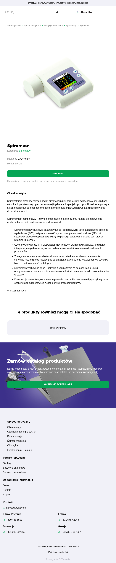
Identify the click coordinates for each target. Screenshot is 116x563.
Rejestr (7, 494)
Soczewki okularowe (14, 467)
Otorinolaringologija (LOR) (21, 431)
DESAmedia (64, 559)
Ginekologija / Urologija (19, 450)
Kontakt (7, 490)
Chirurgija (12, 445)
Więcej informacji (16, 290)
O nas (6, 485)
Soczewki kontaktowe (14, 472)
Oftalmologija (14, 427)
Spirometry (25, 150)
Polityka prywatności (58, 552)
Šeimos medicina (16, 441)
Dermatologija (14, 436)
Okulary (7, 463)
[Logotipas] (83, 12)
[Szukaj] (57, 12)
